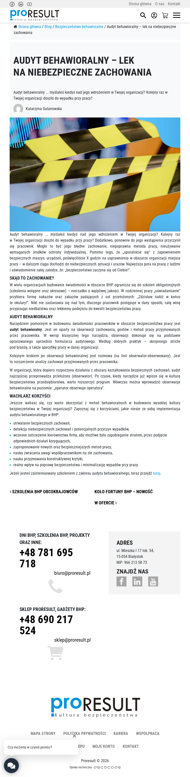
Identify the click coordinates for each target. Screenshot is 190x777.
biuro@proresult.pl (72, 573)
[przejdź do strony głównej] (34, 15)
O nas (159, 3)
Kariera (121, 733)
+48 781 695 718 (46, 558)
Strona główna (140, 3)
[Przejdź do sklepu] (165, 15)
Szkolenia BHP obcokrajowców (44, 491)
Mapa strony (43, 733)
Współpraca (148, 733)
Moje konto (104, 746)
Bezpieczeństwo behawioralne (79, 26)
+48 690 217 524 (46, 625)
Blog (48, 26)
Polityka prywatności (84, 733)
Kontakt (174, 3)
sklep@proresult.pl (72, 640)
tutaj (156, 473)
